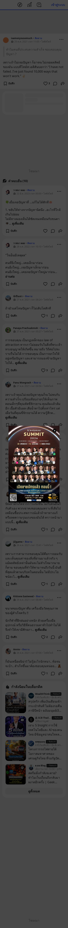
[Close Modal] (54, 431)
